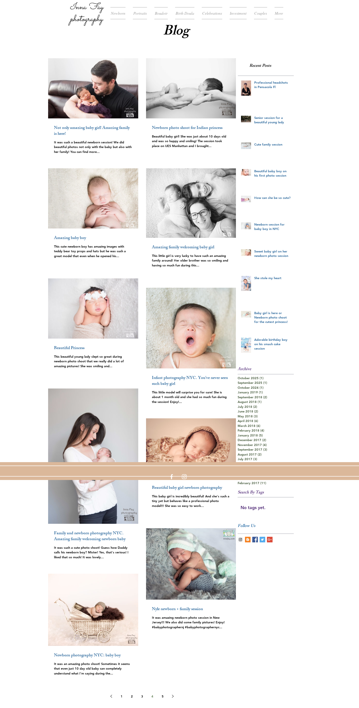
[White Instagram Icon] (184, 476)
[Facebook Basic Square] (255, 539)
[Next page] (173, 696)
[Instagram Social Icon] (240, 539)
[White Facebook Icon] (171, 476)
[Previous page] (111, 696)
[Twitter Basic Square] (262, 539)
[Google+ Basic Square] (270, 539)
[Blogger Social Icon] (248, 539)
